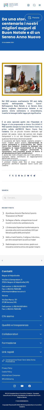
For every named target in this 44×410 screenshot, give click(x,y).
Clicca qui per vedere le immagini (14, 160)
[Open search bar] (34, 5)
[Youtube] (22, 386)
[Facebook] (29, 386)
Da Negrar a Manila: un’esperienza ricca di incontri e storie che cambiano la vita (21, 221)
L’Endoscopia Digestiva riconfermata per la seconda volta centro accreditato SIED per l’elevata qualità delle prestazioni (22, 230)
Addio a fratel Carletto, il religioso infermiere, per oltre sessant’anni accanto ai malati (23, 238)
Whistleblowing (8, 379)
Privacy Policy (7, 368)
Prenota (35, 17)
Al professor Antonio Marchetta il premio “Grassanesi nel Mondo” (21, 214)
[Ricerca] (22, 198)
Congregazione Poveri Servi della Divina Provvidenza (20, 360)
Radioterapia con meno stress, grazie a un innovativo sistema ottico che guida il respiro (23, 245)
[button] (9, 175)
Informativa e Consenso (11, 375)
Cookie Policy (7, 372)
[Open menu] (40, 5)
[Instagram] (14, 386)
